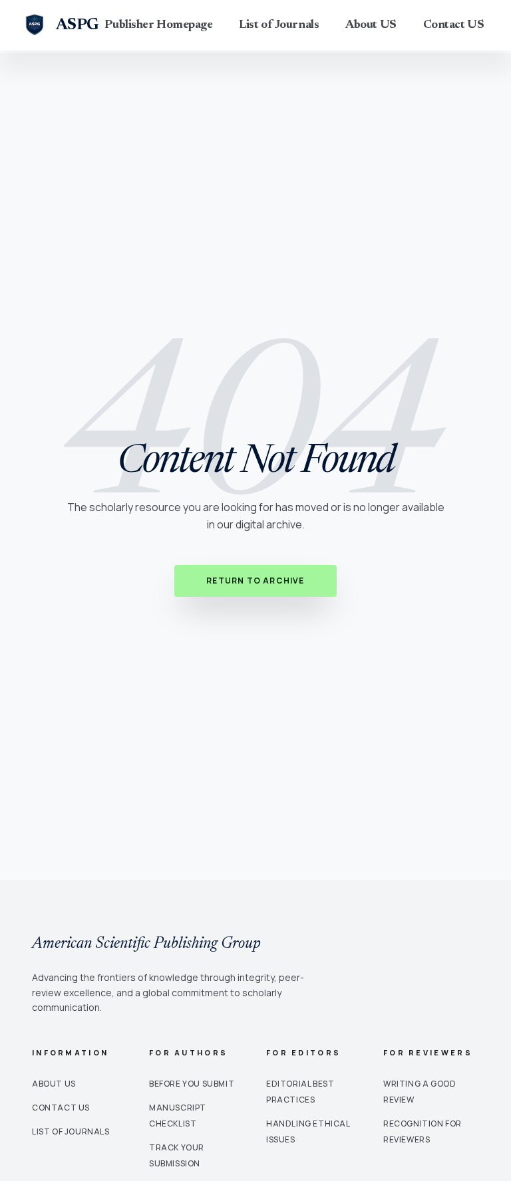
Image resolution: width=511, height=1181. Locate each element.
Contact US (453, 25)
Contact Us (61, 1107)
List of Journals (279, 25)
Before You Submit (191, 1083)
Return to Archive (255, 580)
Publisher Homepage (158, 25)
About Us (54, 1083)
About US (370, 25)
